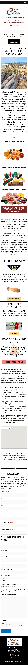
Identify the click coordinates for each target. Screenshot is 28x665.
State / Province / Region (7, 569)
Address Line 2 (4, 556)
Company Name (5, 491)
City (2, 563)
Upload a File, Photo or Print (8, 584)
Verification (4, 620)
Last (2, 511)
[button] (25, 3)
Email (2, 515)
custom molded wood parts (14, 167)
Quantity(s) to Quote (8, 529)
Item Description (7, 522)
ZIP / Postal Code (5, 575)
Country (3, 580)
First (2, 505)
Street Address (4, 550)
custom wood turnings (14, 141)
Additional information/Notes (8, 594)
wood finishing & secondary (14, 189)
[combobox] (13, 31)
